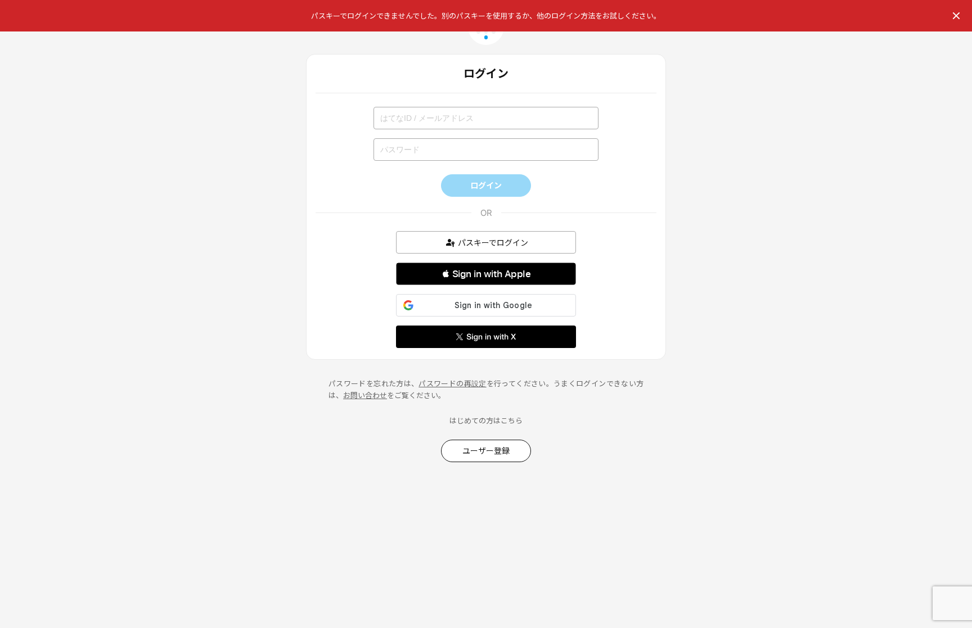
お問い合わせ (365, 395)
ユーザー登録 (486, 450)
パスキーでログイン (493, 242)
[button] (486, 274)
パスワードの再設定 (452, 383)
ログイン (486, 185)
